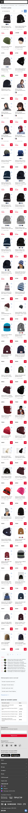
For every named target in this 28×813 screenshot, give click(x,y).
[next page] (20, 654)
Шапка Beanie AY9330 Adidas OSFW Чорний (6, 477)
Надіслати (5, 2)
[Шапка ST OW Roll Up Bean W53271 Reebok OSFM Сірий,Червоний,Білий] (7, 286)
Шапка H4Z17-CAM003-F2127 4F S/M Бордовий (20, 477)
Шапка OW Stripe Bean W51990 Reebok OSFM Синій (20, 272)
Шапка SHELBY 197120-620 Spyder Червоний (6, 497)
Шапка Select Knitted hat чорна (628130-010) (20, 27)
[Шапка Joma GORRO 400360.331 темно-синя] (21, 175)
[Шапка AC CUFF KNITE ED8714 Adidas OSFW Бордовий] (21, 430)
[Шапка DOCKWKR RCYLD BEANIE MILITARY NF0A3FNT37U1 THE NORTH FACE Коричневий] (7, 637)
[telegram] (11, 745)
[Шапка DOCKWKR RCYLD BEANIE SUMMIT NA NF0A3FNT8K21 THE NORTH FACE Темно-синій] (21, 637)
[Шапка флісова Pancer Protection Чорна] (21, 41)
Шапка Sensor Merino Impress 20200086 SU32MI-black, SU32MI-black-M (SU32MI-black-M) (17, 665)
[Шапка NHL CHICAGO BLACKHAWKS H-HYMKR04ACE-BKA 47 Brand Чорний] (21, 576)
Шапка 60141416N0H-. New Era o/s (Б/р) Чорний (20, 517)
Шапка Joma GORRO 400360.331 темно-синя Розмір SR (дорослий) (6, 272)
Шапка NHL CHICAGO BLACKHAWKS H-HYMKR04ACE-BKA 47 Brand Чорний (20, 582)
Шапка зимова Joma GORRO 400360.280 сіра (7, 228)
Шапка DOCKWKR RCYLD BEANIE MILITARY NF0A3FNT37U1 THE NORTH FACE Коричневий (6, 643)
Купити (11, 32)
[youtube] (15, 745)
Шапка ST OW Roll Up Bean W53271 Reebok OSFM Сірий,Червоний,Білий (6, 293)
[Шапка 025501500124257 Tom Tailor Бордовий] (7, 307)
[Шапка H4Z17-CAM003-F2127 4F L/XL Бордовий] (7, 390)
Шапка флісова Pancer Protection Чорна (20, 47)
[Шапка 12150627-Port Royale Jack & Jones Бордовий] (21, 616)
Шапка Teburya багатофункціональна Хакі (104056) (20, 89)
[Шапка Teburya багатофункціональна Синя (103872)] (7, 129)
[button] (22, 11)
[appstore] (5, 755)
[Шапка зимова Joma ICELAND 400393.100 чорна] (7, 18)
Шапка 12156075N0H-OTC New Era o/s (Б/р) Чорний (6, 376)
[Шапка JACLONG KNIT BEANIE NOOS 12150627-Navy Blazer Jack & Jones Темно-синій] (21, 596)
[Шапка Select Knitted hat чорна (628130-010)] (21, 18)
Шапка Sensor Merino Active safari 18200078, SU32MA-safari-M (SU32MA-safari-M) (17, 660)
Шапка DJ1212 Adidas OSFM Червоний (6, 416)
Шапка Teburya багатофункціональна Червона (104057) (20, 136)
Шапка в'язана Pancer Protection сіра (6, 69)
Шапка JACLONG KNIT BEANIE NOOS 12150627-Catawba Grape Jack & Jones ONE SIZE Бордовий (7, 355)
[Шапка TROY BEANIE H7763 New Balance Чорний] (21, 410)
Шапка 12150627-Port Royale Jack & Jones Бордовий (20, 623)
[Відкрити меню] (2, 2)
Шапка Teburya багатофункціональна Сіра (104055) (6, 113)
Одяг (16, 5)
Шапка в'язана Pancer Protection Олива (6, 161)
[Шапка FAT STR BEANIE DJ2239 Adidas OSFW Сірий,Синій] (7, 596)
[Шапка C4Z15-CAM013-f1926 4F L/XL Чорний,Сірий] (21, 554)
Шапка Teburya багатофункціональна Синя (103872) (6, 136)
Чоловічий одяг (21, 5)
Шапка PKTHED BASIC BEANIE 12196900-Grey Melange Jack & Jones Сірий (6, 623)
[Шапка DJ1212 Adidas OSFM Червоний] (7, 410)
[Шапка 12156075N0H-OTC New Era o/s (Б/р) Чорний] (7, 369)
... (15, 654)
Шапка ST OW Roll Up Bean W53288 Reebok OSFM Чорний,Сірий (6, 517)
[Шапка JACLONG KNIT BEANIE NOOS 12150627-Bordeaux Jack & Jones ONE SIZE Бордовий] (7, 554)
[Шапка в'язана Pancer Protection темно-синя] (21, 153)
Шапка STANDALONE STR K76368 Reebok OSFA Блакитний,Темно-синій (20, 293)
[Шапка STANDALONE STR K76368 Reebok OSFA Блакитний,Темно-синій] (21, 286)
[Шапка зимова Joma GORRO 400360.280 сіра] (7, 219)
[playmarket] (15, 755)
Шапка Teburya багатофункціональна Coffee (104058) (20, 113)
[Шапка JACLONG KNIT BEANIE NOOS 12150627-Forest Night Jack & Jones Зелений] (21, 369)
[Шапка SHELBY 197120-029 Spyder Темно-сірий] (21, 307)
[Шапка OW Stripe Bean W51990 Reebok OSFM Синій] (21, 264)
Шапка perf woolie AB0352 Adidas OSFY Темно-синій (6, 89)
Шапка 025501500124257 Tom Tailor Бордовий (6, 313)
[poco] (19, 804)
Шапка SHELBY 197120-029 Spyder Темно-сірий (20, 313)
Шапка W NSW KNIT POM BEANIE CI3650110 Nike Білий (6, 457)
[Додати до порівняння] (11, 15)
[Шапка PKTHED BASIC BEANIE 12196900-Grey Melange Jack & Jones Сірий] (7, 616)
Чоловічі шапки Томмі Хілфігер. (9, 691)
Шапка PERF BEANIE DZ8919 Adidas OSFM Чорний (6, 540)
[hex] (6, 24)
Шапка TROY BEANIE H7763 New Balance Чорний (20, 416)
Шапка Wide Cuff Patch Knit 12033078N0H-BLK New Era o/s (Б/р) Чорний (20, 69)
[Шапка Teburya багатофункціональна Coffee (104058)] (21, 106)
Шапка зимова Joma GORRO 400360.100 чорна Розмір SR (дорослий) (19, 250)
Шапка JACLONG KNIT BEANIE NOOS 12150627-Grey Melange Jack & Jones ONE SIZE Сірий (20, 335)
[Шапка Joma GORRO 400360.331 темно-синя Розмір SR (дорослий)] (7, 264)
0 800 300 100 (4, 783)
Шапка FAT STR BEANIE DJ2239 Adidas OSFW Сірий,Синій (6, 603)
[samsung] (12, 804)
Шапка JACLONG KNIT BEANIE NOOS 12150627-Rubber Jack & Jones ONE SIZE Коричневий (21, 540)
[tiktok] (19, 745)
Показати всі (4, 695)
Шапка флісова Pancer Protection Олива (6, 47)
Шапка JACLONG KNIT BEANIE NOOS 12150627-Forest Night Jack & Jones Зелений (20, 376)
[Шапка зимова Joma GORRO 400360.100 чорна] (21, 197)
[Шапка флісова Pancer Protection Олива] (7, 41)
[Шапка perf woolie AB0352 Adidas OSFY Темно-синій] (7, 83)
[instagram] (6, 745)
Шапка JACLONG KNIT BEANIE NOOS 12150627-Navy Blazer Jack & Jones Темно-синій (20, 603)
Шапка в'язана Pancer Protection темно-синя (20, 161)
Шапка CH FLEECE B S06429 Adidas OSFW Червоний (20, 497)
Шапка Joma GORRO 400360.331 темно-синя (20, 183)
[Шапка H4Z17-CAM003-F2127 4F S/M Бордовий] (21, 471)
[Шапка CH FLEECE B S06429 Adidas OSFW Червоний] (21, 491)
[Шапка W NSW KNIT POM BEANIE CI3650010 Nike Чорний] (21, 450)
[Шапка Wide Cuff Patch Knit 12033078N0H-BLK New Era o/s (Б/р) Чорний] (21, 61)
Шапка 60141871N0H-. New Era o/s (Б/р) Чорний (20, 396)
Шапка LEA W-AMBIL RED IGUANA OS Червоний (6, 436)
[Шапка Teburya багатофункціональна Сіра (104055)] (7, 106)
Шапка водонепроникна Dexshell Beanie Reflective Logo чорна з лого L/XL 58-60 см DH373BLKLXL (16, 668)
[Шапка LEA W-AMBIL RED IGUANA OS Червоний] (7, 430)
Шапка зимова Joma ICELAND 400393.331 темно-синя (6, 183)
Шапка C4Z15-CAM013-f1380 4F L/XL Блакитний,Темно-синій (6, 335)
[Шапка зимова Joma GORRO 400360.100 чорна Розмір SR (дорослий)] (21, 242)
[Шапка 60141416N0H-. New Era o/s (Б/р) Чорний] (21, 511)
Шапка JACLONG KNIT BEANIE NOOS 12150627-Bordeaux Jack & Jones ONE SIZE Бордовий (7, 562)
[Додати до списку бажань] (11, 19)
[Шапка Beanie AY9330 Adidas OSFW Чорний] (7, 471)
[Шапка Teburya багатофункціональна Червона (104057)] (21, 129)
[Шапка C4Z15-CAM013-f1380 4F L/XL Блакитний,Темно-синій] (7, 327)
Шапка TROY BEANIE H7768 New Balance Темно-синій (20, 355)
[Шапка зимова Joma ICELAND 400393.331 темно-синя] (7, 175)
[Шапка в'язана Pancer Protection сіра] (7, 61)
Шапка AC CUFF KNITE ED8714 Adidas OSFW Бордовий (20, 436)
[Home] (1, 5)
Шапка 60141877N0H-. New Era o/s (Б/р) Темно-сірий (7, 582)
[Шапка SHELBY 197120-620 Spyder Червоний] (7, 491)
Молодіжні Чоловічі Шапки (8, 684)
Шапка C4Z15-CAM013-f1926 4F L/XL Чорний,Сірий (20, 562)
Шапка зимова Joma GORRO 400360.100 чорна (19, 205)
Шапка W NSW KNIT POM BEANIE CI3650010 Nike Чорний (20, 457)
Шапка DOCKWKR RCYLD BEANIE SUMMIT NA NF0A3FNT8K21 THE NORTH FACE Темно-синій (20, 643)
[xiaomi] (2, 804)
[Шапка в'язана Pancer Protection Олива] (7, 153)
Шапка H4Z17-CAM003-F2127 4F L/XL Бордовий (7, 396)
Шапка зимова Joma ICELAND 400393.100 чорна (6, 27)
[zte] (24, 804)
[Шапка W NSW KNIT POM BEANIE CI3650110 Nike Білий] (7, 450)
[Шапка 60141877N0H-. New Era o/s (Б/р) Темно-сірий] (7, 576)
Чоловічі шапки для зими (7, 688)
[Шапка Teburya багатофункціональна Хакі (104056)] (21, 83)
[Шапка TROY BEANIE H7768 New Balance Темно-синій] (21, 349)
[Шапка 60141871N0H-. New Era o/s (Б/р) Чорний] (21, 390)
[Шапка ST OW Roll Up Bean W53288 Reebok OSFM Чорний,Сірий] (7, 511)
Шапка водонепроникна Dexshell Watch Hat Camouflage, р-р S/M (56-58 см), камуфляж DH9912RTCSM (16, 671)
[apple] (5, 804)
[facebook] (2, 745)
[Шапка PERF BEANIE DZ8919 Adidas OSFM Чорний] (7, 531)
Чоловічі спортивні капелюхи (8, 681)
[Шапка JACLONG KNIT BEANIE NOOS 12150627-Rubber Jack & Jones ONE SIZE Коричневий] (21, 531)
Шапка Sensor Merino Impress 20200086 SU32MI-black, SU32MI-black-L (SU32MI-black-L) (17, 663)
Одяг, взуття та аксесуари (9, 5)
